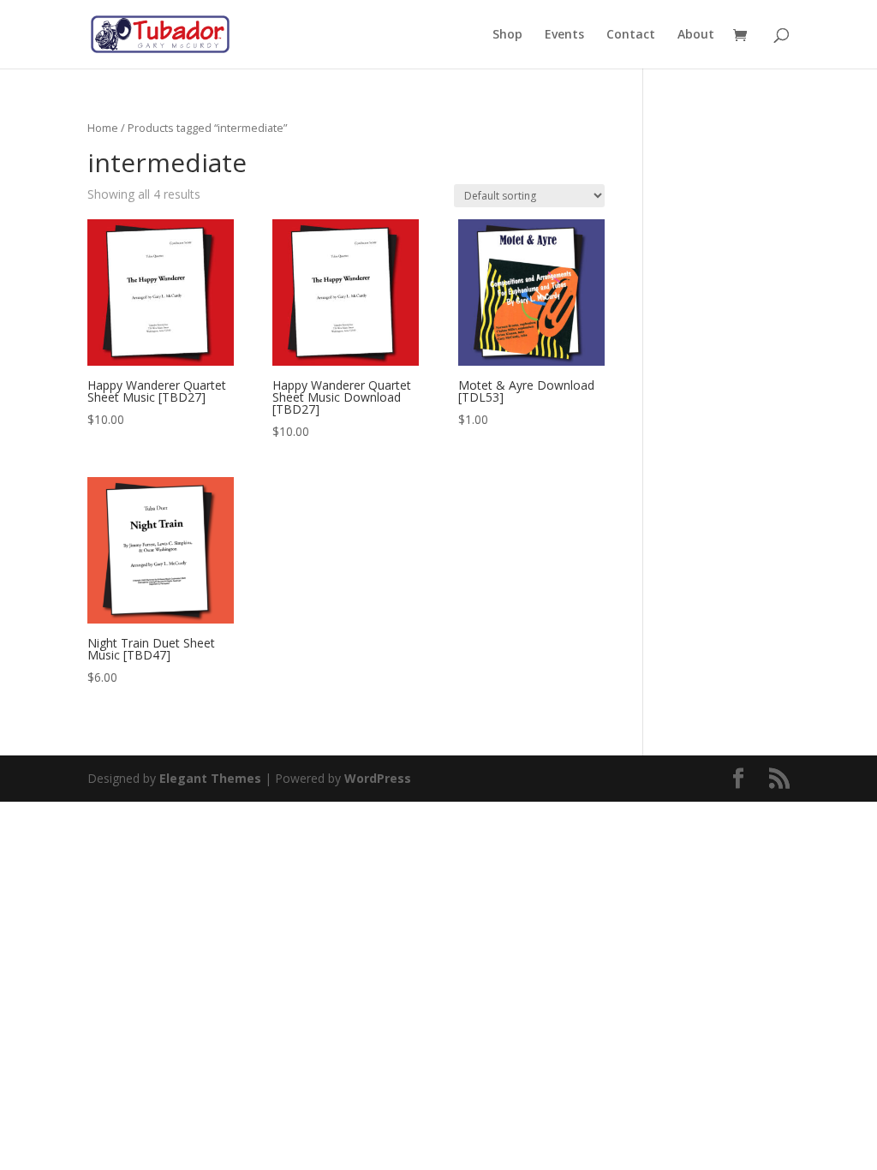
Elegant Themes (210, 778)
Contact (630, 35)
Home (102, 127)
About (695, 35)
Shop (507, 35)
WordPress (377, 778)
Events (564, 35)
